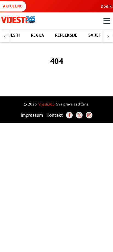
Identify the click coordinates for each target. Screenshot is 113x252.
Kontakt (54, 115)
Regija (37, 35)
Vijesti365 (46, 104)
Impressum (32, 115)
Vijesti (12, 35)
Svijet (94, 35)
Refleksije (66, 35)
